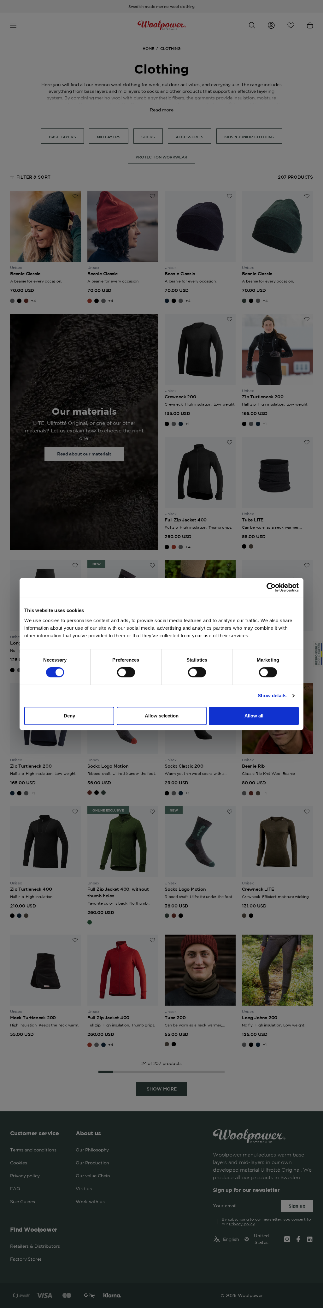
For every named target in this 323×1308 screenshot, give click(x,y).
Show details (272, 695)
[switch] (126, 672)
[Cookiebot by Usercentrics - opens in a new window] (271, 587)
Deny (69, 715)
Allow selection (162, 715)
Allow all (253, 715)
